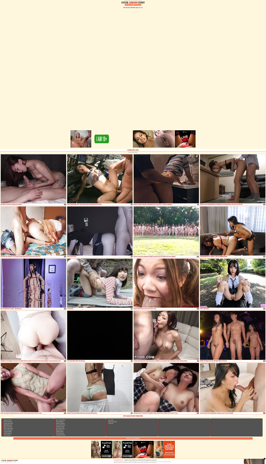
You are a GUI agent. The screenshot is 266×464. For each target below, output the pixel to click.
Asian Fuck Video (60, 435)
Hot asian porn (60, 421)
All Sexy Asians (60, 426)
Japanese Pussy (60, 431)
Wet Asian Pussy (8, 421)
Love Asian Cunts (60, 425)
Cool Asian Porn (8, 430)
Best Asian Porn (8, 426)
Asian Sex (110, 423)
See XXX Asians (60, 428)
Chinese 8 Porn (7, 420)
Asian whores (7, 435)
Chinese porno (137, 4)
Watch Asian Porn (8, 428)
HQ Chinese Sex (8, 425)
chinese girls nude (8, 423)
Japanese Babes (8, 431)
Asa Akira (110, 420)
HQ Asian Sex (59, 430)
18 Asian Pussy (60, 433)
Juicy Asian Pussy (60, 420)
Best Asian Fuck (128, 4)
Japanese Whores (60, 423)
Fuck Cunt (133, 2)
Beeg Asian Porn (112, 421)
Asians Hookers (8, 433)
